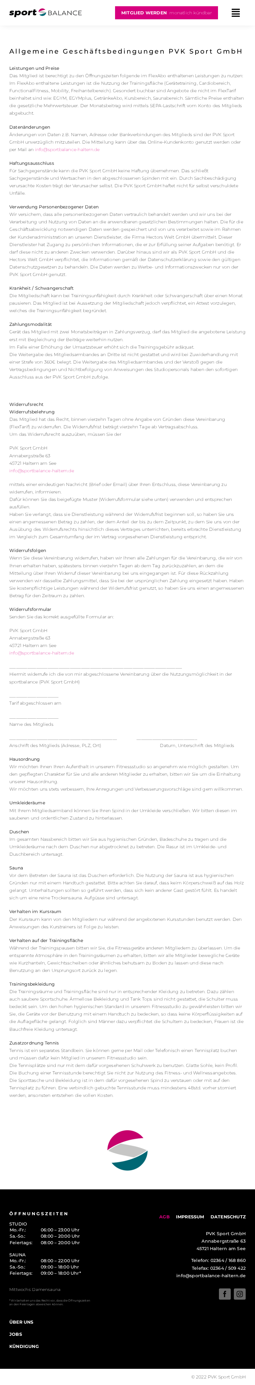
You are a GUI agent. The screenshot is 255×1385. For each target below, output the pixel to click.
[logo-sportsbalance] (45, 10)
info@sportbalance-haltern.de (67, 149)
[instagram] (240, 1294)
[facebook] (225, 1294)
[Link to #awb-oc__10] (235, 13)
